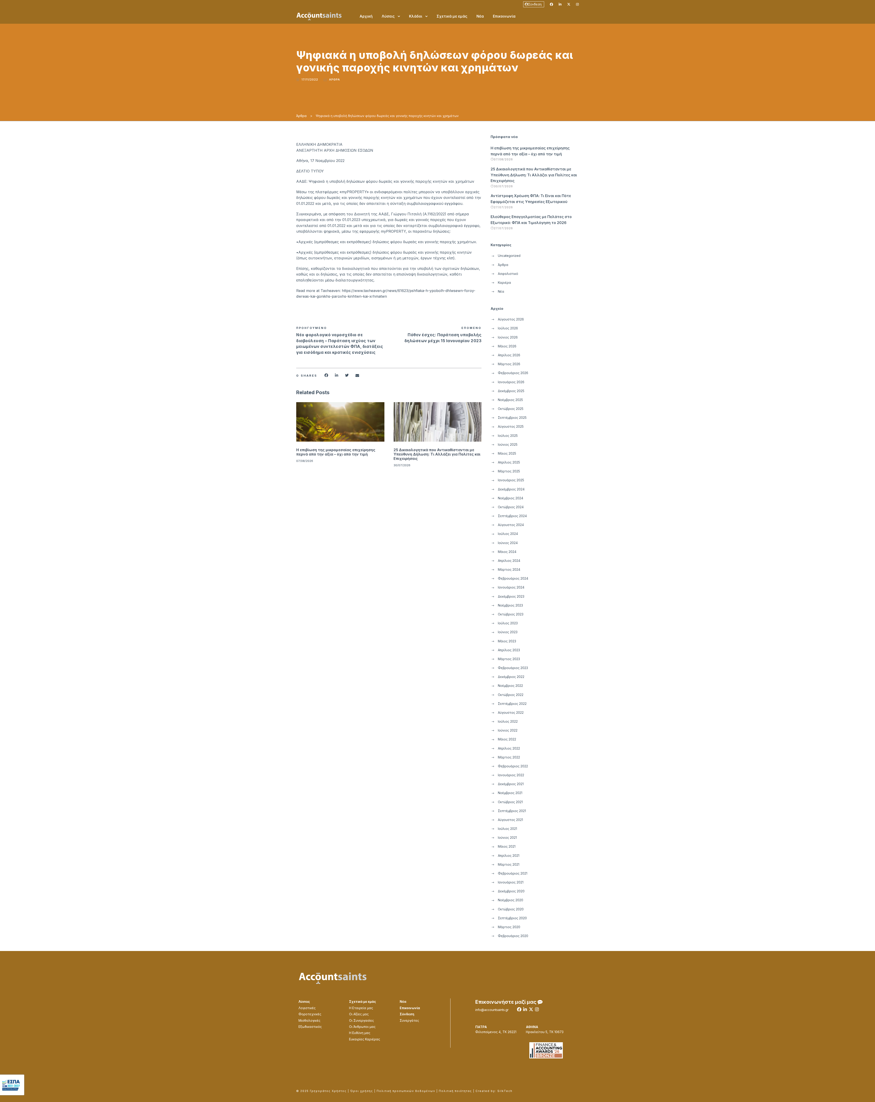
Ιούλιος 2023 (508, 623)
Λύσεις (388, 16)
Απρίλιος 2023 (509, 650)
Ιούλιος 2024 (508, 534)
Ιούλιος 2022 (508, 721)
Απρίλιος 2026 (509, 355)
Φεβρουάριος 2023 (513, 668)
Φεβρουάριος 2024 (513, 578)
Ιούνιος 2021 (507, 837)
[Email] (357, 375)
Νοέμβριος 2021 (510, 793)
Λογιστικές (307, 1008)
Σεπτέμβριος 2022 (512, 704)
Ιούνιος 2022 (507, 730)
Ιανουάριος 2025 (511, 480)
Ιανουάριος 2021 (510, 882)
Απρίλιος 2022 (509, 748)
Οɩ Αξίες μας (359, 1014)
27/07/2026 (503, 207)
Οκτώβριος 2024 (511, 507)
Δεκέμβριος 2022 (511, 677)
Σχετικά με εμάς (452, 16)
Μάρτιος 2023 (509, 659)
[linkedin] (560, 4)
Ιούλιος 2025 (508, 436)
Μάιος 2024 (507, 552)
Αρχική (366, 16)
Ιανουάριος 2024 (511, 587)
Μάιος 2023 (507, 641)
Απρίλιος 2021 (508, 855)
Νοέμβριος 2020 (510, 900)
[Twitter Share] (347, 375)
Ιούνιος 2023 (507, 632)
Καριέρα (504, 282)
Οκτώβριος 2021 (510, 802)
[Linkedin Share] (336, 375)
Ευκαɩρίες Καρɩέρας (364, 1039)
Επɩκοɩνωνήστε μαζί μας (506, 1002)
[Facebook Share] (326, 375)
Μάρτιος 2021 (508, 864)
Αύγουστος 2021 (510, 820)
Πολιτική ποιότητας (455, 1091)
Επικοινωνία (504, 16)
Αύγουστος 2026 (511, 319)
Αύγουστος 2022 (511, 712)
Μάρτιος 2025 (509, 471)
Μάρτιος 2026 (509, 364)
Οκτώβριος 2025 (510, 409)
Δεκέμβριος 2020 (511, 891)
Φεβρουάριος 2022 (513, 766)
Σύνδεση (535, 4)
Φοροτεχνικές (310, 1014)
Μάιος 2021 (506, 846)
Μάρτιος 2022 (509, 757)
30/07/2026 (402, 465)
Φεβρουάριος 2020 (513, 936)
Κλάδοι (415, 16)
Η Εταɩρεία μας (361, 1008)
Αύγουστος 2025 (511, 426)
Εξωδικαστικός (310, 1027)
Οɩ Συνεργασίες (361, 1020)
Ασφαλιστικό (508, 274)
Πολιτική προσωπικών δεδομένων (406, 1091)
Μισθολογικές (309, 1020)
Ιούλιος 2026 (508, 328)
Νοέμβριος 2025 (510, 400)
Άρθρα (334, 79)
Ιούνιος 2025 (507, 444)
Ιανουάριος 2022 (511, 775)
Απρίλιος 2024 (509, 561)
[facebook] (551, 4)
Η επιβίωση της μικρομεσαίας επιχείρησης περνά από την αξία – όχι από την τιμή (335, 452)
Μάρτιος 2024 (509, 569)
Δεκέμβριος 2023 (511, 596)
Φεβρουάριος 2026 (513, 373)
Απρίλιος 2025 (509, 462)
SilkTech (504, 1091)
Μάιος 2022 (507, 739)
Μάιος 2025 (507, 453)
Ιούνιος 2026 (508, 337)
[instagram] (577, 4)
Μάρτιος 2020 (509, 927)
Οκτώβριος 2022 (510, 695)
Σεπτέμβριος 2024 (512, 516)
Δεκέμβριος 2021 (511, 784)
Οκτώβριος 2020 (511, 909)
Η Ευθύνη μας (359, 1033)
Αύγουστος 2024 (511, 525)
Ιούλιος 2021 (507, 829)
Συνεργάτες (409, 1020)
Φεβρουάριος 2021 (512, 873)
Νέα (480, 16)
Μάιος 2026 (507, 346)
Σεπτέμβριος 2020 (512, 918)
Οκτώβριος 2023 (510, 614)
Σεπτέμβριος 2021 (512, 811)
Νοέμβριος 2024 (510, 498)
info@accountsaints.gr (492, 1010)
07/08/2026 (304, 461)
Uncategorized (509, 256)
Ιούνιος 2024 (508, 543)
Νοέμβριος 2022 (510, 686)
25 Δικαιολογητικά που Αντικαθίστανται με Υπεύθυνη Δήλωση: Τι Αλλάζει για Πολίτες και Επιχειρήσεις (437, 454)
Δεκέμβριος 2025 (511, 391)
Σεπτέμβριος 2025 (512, 417)
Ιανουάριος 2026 (511, 382)
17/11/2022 (309, 79)
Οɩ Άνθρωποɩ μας (362, 1027)
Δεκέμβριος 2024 (511, 489)
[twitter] (568, 4)
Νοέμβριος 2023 (510, 605)
